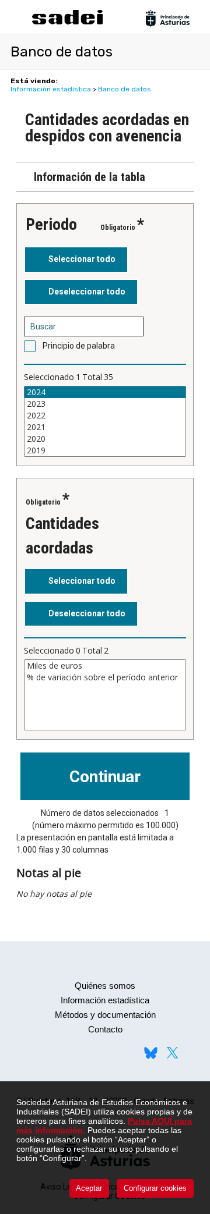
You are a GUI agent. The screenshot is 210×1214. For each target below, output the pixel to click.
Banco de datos (124, 89)
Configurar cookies (155, 1188)
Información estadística (50, 89)
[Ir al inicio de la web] (67, 23)
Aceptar (89, 1188)
